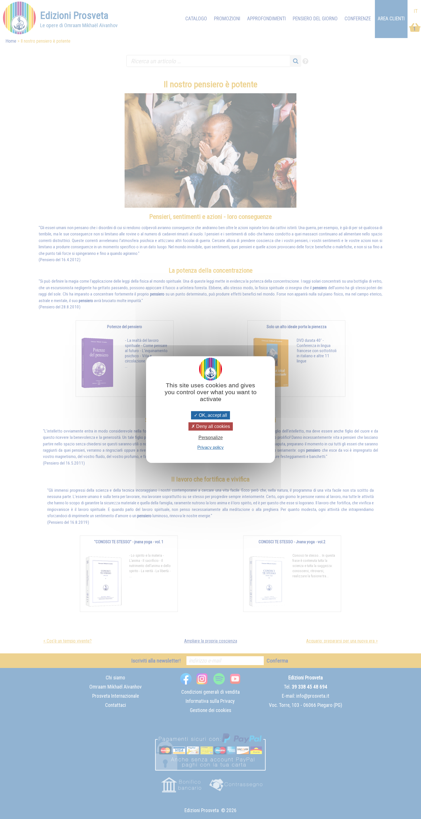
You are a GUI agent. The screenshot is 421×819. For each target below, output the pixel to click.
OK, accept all (212, 415)
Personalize (210, 437)
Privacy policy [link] (210, 447)
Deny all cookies (212, 426)
